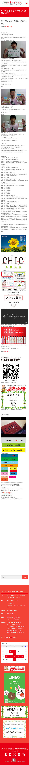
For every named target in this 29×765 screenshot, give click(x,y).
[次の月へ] (26, 643)
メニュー (26, 3)
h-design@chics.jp (8, 494)
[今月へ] (22, 643)
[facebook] (6, 754)
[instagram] (23, 754)
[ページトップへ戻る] (14, 760)
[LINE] (19, 754)
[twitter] (14, 754)
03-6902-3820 (6, 351)
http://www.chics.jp (7, 492)
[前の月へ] (18, 643)
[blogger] (10, 754)
